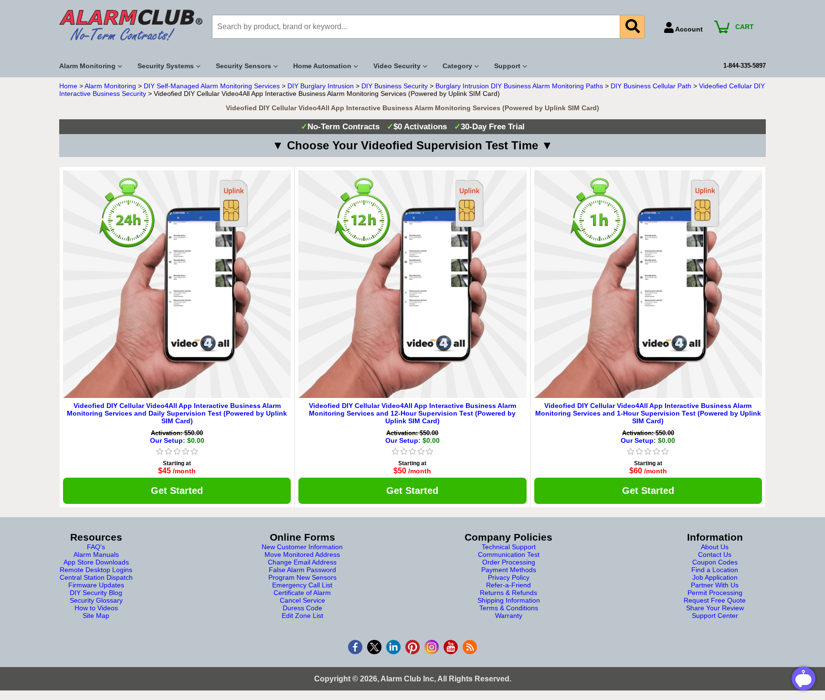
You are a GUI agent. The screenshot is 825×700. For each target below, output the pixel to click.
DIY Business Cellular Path (651, 86)
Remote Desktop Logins (96, 570)
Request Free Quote (715, 600)
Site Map (96, 615)
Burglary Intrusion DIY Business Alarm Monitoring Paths (519, 86)
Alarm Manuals (96, 554)
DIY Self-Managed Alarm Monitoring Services (212, 86)
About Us (715, 547)
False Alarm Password (302, 570)
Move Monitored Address (302, 554)
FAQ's (96, 547)
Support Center (715, 615)
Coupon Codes (715, 562)
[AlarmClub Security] (130, 25)
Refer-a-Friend (508, 585)
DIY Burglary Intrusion (320, 86)
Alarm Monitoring (110, 86)
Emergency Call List (302, 585)
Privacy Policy (508, 577)
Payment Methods (508, 570)
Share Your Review (715, 608)
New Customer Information (302, 547)
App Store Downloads (96, 562)
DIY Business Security (394, 86)
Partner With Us (715, 585)
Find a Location (714, 570)
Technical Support (509, 547)
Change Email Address (302, 562)
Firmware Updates (96, 585)
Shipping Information (508, 600)
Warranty (508, 615)
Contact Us (714, 554)
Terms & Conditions (508, 608)
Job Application (715, 577)
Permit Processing (715, 592)
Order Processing (508, 562)
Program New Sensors (302, 577)
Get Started (177, 490)
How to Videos (96, 608)
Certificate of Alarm (302, 592)
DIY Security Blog (96, 592)
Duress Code (302, 608)
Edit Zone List (302, 615)
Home (68, 86)
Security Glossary (96, 600)
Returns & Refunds (508, 592)
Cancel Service (302, 600)
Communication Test (508, 554)
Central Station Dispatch (96, 577)
